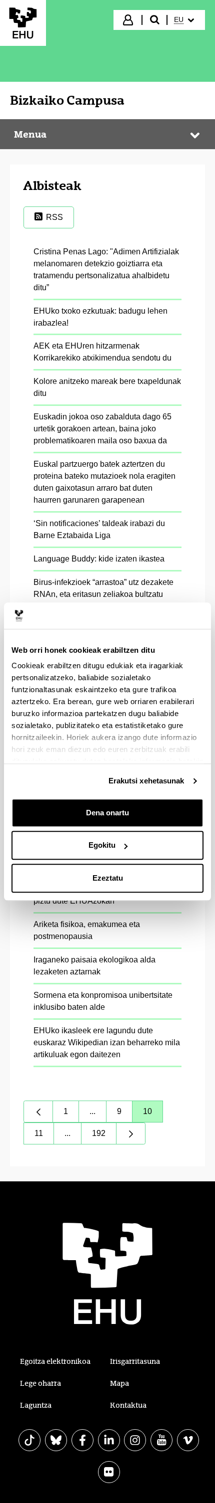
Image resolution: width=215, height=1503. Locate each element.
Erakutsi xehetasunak (146, 780)
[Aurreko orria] (39, 1112)
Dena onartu (107, 812)
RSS (54, 217)
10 (153, 1114)
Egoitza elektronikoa (55, 1361)
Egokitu (102, 845)
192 (104, 1135)
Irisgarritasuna (135, 1361)
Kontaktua (128, 1405)
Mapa (119, 1383)
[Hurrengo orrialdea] (131, 1133)
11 (44, 1135)
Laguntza (36, 1405)
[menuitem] (185, 20)
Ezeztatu (107, 878)
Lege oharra (40, 1383)
